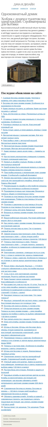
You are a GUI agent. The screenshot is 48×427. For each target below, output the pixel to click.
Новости (24, 8)
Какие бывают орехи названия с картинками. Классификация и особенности (21, 280)
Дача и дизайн (24, 4)
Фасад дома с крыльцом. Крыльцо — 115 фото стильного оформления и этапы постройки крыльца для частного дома (22, 268)
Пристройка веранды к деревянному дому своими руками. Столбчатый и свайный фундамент (23, 173)
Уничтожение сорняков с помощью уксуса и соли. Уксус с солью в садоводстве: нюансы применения (23, 253)
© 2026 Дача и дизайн (9, 415)
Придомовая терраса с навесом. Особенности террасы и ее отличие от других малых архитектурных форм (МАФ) (23, 340)
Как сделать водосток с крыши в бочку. (20, 319)
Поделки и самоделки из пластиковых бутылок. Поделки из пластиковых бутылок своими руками (22, 205)
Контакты (5, 418)
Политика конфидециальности (11, 421)
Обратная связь (7, 424)
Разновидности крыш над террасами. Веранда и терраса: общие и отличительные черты (22, 192)
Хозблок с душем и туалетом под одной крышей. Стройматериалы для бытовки (23, 21)
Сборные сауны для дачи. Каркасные (19, 210)
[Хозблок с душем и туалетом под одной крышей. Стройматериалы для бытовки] (24, 71)
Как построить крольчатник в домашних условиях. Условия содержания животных (23, 157)
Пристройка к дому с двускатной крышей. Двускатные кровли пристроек (19, 141)
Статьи (33, 8)
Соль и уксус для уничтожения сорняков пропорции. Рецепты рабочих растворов (19, 275)
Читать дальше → (8, 85)
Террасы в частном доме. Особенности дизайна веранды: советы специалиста (22, 347)
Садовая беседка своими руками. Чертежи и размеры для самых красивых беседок (20, 99)
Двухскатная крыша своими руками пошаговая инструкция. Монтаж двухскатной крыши (22, 147)
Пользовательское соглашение (17, 418)
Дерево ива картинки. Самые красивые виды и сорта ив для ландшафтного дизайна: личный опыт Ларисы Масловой (22, 180)
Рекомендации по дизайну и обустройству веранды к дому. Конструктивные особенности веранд (24, 187)
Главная (14, 8)
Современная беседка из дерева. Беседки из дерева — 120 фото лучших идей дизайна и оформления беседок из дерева (21, 391)
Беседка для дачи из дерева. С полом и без (22, 305)
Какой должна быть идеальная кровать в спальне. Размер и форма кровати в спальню (23, 168)
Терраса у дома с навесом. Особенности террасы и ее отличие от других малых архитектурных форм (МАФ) (24, 260)
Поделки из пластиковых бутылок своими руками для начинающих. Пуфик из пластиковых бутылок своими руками (23, 199)
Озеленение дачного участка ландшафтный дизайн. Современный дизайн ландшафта (20, 357)
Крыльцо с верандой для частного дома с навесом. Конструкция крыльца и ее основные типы (23, 301)
